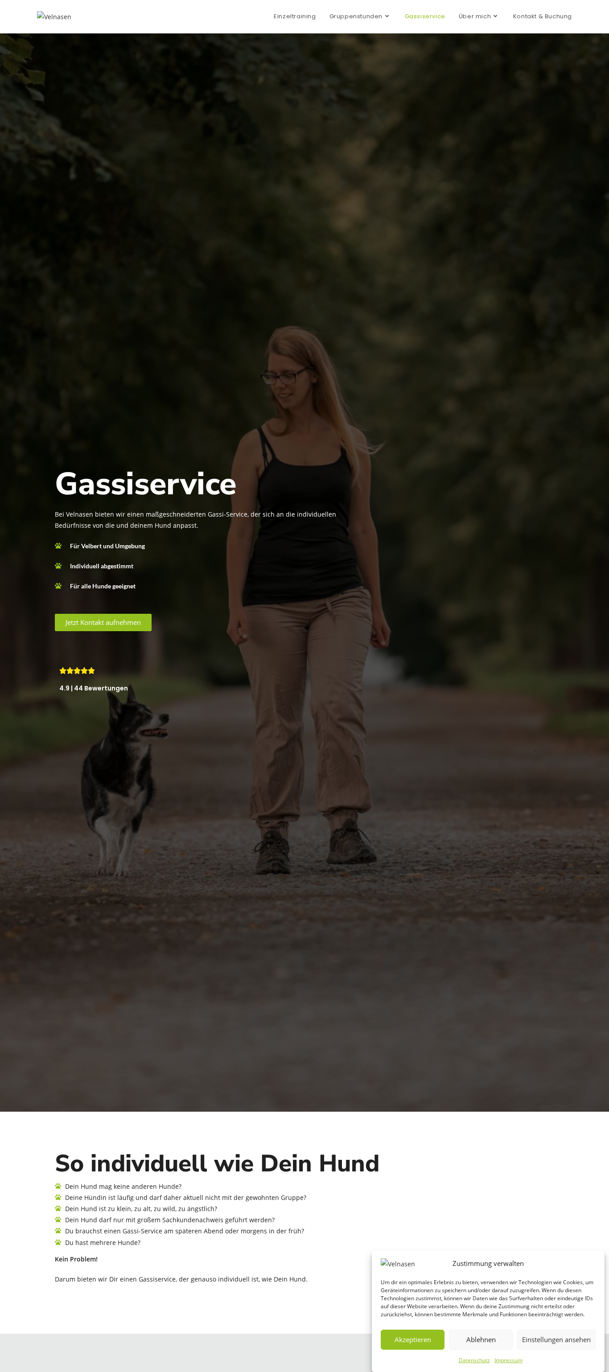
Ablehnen (481, 1339)
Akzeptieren (413, 1339)
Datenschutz (474, 1360)
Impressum (508, 1360)
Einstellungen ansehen (556, 1339)
